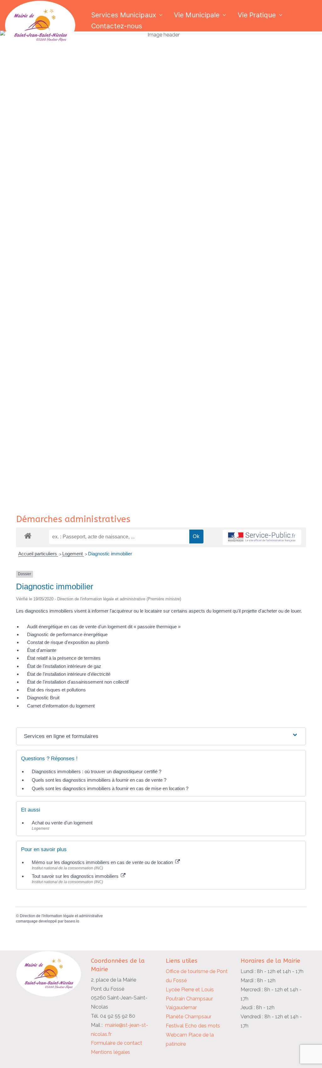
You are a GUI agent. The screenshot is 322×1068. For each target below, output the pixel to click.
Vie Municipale (196, 15)
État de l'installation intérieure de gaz (64, 666)
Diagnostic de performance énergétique (67, 634)
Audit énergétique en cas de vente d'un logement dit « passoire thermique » (103, 626)
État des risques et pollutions (56, 689)
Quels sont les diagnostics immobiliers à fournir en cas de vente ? (99, 780)
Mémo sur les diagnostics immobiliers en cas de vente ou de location (103, 862)
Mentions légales (110, 1052)
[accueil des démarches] (28, 535)
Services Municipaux (123, 15)
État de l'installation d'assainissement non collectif (78, 682)
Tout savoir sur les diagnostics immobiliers (76, 876)
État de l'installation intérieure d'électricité (68, 674)
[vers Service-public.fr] (262, 537)
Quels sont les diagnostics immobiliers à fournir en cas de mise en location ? (110, 788)
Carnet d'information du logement (61, 705)
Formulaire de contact (116, 1043)
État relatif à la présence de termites (64, 658)
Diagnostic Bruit (43, 697)
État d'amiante (41, 650)
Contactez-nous (116, 26)
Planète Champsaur (188, 1017)
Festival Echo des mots (193, 1026)
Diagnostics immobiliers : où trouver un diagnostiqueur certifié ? (96, 771)
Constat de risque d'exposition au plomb (68, 642)
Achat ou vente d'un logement (62, 822)
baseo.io (71, 921)
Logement (73, 553)
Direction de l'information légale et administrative (61, 916)
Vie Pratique (257, 15)
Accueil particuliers (38, 553)
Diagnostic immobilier (110, 553)
